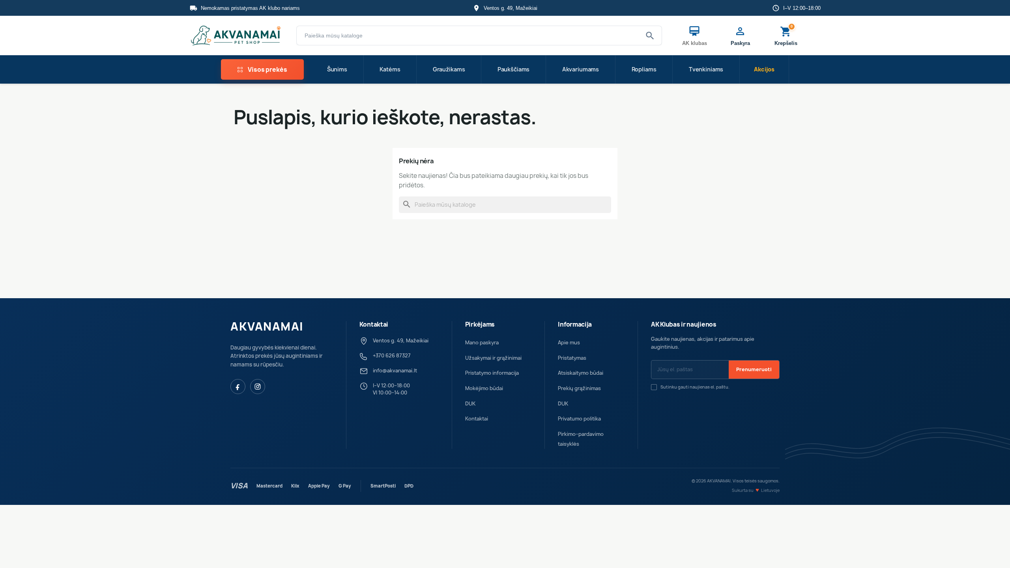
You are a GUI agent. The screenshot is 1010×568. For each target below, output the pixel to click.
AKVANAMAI (267, 326)
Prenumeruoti (754, 369)
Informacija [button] (575, 324)
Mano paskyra (482, 342)
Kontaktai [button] (373, 324)
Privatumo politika (579, 418)
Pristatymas (572, 358)
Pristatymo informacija (492, 373)
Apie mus (569, 342)
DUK (470, 403)
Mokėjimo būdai (484, 388)
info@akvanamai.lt (395, 370)
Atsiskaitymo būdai (580, 373)
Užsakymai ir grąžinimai (493, 358)
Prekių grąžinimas (579, 388)
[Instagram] (257, 386)
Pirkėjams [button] (480, 324)
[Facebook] (237, 386)
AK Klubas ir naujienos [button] (683, 324)
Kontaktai (476, 418)
